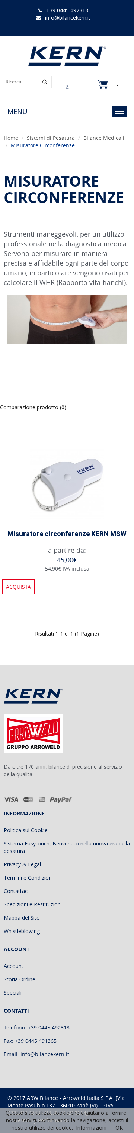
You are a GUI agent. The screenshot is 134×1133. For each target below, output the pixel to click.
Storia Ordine (19, 979)
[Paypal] (61, 799)
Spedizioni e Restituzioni (33, 904)
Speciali (13, 992)
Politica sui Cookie (26, 830)
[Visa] (11, 799)
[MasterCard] (28, 799)
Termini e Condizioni (28, 877)
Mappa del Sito (22, 917)
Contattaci (16, 890)
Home (11, 137)
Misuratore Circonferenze (43, 145)
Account (13, 965)
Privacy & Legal (22, 864)
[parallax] (39, 697)
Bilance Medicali (103, 137)
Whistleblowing (22, 931)
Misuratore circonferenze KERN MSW (67, 534)
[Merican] (41, 799)
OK (119, 1127)
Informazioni (91, 1127)
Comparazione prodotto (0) (33, 407)
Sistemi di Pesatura (51, 137)
